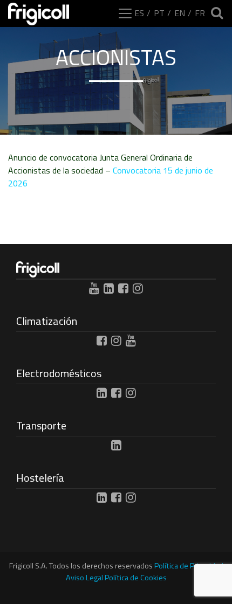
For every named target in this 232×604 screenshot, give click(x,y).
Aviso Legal (84, 578)
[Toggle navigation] (125, 13)
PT (159, 12)
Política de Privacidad (188, 566)
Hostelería (40, 477)
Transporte (41, 425)
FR (200, 12)
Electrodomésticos (58, 373)
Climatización (46, 321)
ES (139, 12)
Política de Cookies (136, 578)
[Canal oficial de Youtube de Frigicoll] (94, 288)
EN (179, 12)
